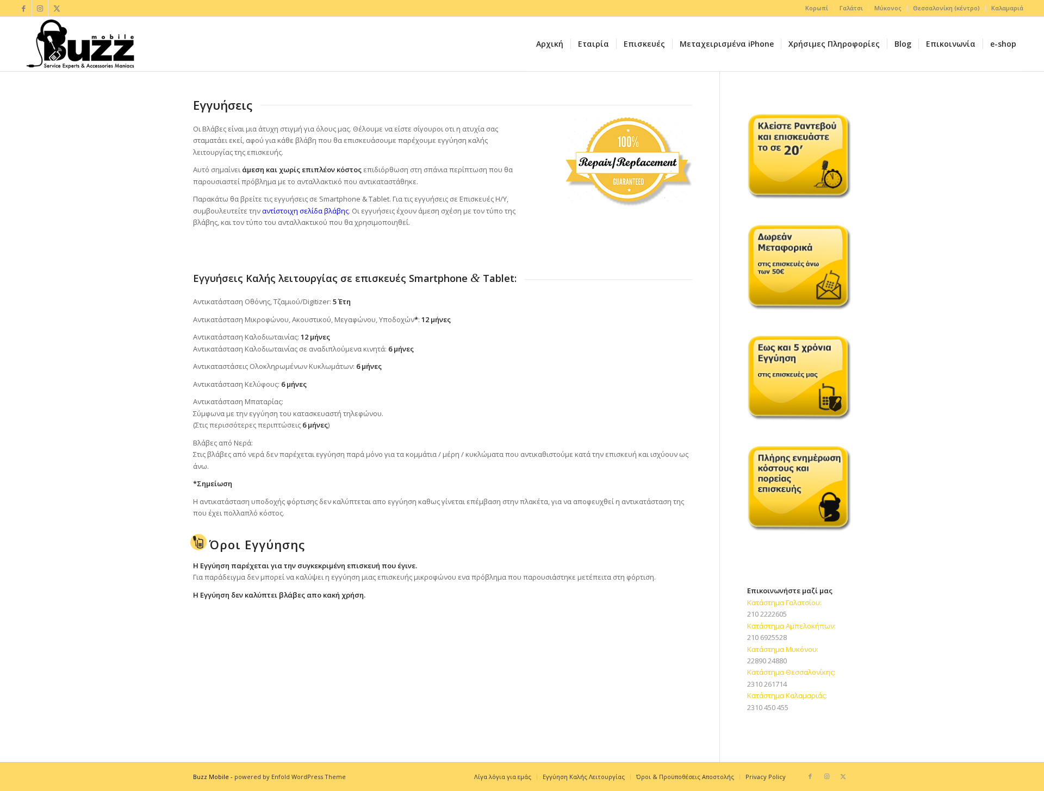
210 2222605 (767, 614)
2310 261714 (767, 684)
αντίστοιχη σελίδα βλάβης (305, 211)
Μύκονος (888, 8)
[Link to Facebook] (24, 8)
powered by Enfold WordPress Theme (290, 777)
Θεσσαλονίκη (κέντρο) (946, 8)
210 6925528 (767, 637)
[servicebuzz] (80, 44)
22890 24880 (767, 661)
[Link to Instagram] (40, 8)
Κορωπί (816, 8)
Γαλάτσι (851, 8)
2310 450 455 (767, 707)
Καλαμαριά (1007, 8)
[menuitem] (817, 8)
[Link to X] (56, 8)
